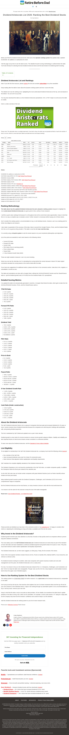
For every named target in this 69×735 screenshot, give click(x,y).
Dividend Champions (10, 693)
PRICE (24, 142)
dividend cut (20, 183)
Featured (24, 700)
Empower (4, 683)
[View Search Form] (36, 6)
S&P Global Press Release (24, 176)
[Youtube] (10, 625)
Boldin (3, 674)
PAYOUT (60, 142)
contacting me (45, 527)
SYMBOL (4, 142)
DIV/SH (32, 142)
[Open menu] (33, 6)
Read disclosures (52, 11)
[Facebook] (7, 625)
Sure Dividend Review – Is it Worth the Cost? (20, 493)
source (64, 451)
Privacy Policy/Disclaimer (46, 700)
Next (65, 165)
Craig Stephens (35, 17)
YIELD (40, 142)
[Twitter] (4, 625)
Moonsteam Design (48, 733)
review (40, 674)
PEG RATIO (48, 142)
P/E (28, 142)
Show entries (6, 137)
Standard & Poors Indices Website (39, 443)
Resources (32, 700)
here (16, 719)
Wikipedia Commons (13, 604)
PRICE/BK (54, 142)
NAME (9, 142)
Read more (16, 622)
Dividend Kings (8, 689)
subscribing (43, 83)
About (17, 700)
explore (26, 83)
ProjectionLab (6, 679)
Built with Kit (24, 662)
